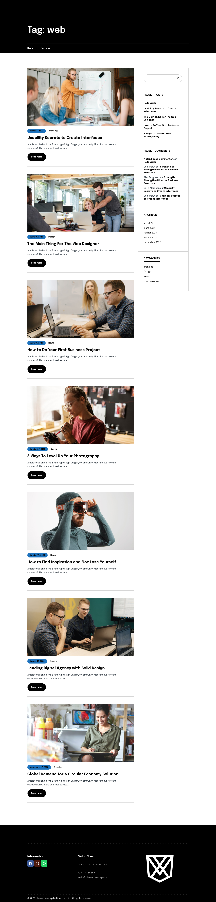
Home (30, 48)
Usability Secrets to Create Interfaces (64, 138)
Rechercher (178, 78)
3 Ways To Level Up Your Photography (63, 456)
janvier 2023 (150, 238)
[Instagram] (37, 863)
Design (147, 272)
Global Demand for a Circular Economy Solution (72, 774)
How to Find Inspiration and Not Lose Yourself (71, 562)
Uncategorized (152, 281)
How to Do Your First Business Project (63, 350)
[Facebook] (30, 863)
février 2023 (150, 233)
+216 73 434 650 (86, 873)
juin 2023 (148, 223)
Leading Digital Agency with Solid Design (66, 668)
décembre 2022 (152, 242)
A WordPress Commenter (158, 159)
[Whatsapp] (44, 863)
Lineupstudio (63, 898)
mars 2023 (149, 228)
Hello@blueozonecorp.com (93, 877)
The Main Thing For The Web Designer (63, 244)
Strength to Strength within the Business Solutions (161, 170)
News (147, 276)
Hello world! (150, 103)
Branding (148, 267)
